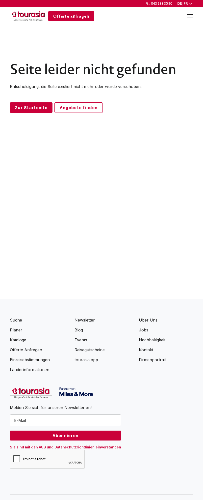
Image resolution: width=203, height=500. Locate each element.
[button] (185, 3)
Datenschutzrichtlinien (74, 447)
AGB (42, 447)
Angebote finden (79, 107)
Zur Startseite (31, 107)
